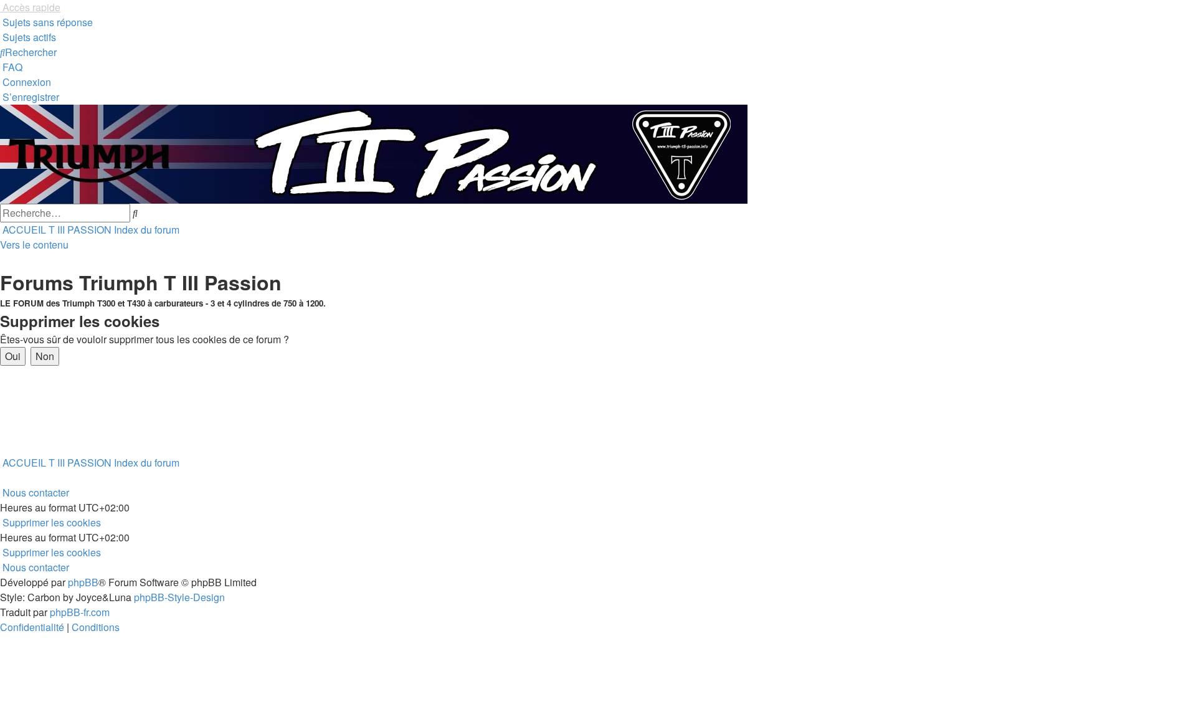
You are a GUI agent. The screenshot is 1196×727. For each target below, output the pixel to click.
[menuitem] (46, 22)
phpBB (83, 582)
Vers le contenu (34, 244)
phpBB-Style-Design (179, 597)
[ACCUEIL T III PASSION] (374, 153)
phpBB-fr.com (80, 612)
